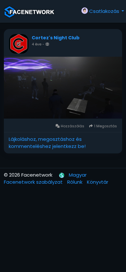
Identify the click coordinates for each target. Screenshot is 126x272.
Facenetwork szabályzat (34, 182)
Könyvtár (97, 182)
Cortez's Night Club (55, 37)
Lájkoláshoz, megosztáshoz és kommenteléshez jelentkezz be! (47, 143)
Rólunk (75, 182)
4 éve (36, 44)
